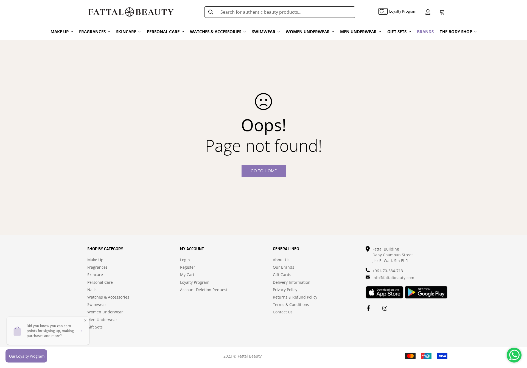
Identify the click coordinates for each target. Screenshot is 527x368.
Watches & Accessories (108, 297)
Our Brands (283, 267)
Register (187, 267)
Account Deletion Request (204, 290)
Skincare (95, 275)
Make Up (95, 260)
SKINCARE (126, 31)
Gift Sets (95, 327)
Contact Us (283, 312)
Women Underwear (105, 312)
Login (185, 260)
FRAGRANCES (92, 31)
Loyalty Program (194, 282)
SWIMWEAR (263, 31)
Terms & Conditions (291, 304)
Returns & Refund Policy (295, 297)
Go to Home (264, 170)
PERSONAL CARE (163, 31)
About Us (281, 260)
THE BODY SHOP (456, 31)
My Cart (187, 275)
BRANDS (425, 31)
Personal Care (100, 282)
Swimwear (96, 304)
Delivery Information (291, 282)
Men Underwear (102, 320)
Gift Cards (282, 275)
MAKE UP (60, 31)
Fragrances (97, 267)
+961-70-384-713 (387, 270)
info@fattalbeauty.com (393, 277)
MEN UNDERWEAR (358, 31)
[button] (440, 12)
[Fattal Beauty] (131, 12)
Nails (92, 290)
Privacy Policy (285, 290)
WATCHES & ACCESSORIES (215, 31)
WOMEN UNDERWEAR (308, 31)
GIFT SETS (397, 31)
